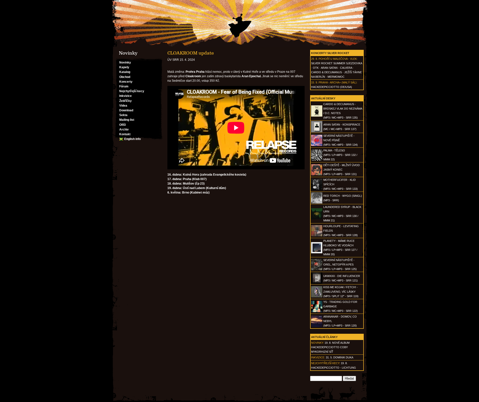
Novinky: (317, 342)
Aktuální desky (323, 98)
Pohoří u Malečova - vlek (338, 58)
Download (126, 110)
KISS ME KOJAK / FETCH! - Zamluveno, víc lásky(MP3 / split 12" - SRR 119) (341, 292)
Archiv (124, 129)
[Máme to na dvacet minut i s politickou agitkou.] (239, 23)
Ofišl (122, 125)
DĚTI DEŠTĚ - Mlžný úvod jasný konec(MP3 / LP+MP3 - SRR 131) (341, 170)
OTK (316, 67)
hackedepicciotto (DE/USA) (331, 86)
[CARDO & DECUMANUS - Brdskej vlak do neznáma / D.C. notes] (316, 115)
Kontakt (124, 134)
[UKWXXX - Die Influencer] (316, 282)
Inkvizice (125, 96)
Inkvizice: (318, 357)
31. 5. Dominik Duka (339, 357)
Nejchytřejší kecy (131, 91)
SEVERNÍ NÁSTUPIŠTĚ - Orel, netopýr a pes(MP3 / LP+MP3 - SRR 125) (340, 264)
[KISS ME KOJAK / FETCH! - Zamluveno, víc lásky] (316, 296)
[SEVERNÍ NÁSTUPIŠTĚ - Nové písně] (316, 144)
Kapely (124, 67)
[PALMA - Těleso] (316, 159)
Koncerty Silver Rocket (330, 53)
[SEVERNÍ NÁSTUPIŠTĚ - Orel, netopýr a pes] (316, 269)
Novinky (125, 62)
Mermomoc (336, 76)
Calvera (346, 67)
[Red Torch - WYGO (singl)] (316, 202)
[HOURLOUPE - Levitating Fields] (316, 235)
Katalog (124, 72)
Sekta (123, 115)
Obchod (124, 77)
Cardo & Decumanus (326, 72)
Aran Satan (329, 67)
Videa (123, 105)
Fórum (123, 86)
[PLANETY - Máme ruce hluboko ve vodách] (316, 252)
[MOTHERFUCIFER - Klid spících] (316, 189)
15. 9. (314, 82)
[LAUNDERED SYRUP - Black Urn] (316, 218)
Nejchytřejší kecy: (325, 363)
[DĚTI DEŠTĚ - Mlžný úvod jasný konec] (316, 174)
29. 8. (314, 58)
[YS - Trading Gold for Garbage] (316, 311)
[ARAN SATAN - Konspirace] (316, 131)
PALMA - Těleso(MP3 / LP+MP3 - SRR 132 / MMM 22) (340, 155)
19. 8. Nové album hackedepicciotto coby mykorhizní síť (330, 347)
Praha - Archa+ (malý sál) (338, 82)
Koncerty (125, 81)
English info (132, 139)
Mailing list (126, 120)
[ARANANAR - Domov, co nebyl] (316, 325)
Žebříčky (125, 101)
